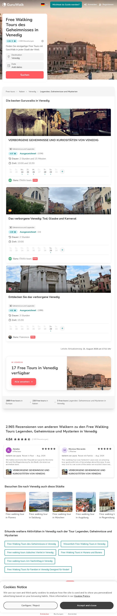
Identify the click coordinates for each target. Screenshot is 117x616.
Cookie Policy (82, 596)
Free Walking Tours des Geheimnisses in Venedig (31, 544)
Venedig (32, 91)
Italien (22, 91)
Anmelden (92, 4)
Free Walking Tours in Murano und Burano (81, 552)
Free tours (10, 91)
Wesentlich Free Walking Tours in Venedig (84, 544)
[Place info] (42, 41)
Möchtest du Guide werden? (66, 4)
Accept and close (86, 605)
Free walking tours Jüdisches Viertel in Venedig (30, 552)
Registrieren (108, 4)
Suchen (24, 75)
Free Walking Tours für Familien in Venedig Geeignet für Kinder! (38, 569)
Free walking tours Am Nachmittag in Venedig (30, 561)
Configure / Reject (30, 605)
